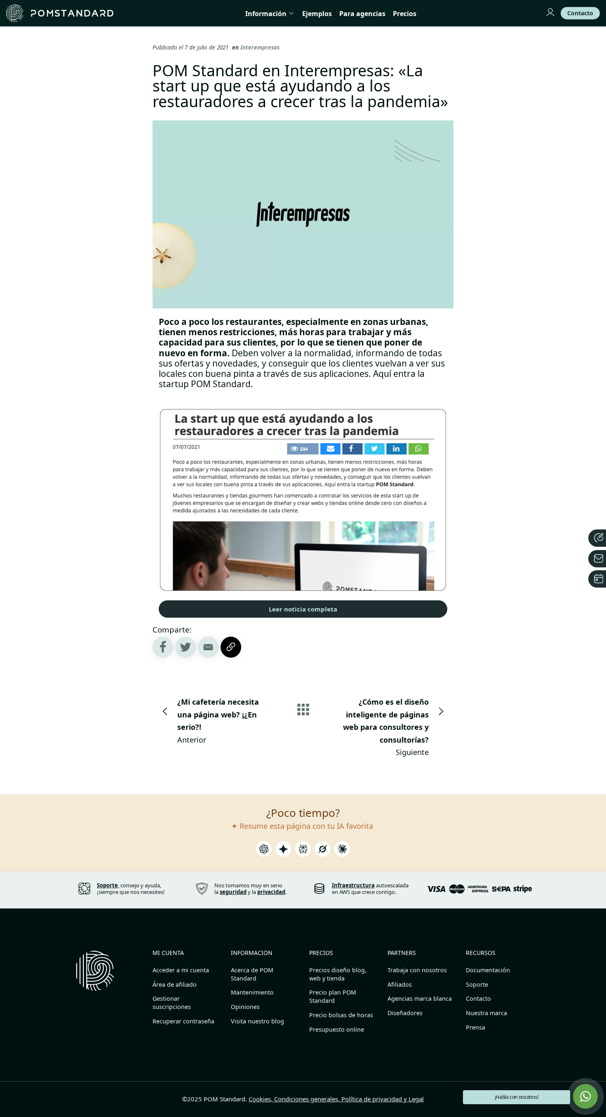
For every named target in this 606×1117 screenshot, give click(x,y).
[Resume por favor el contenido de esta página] (264, 851)
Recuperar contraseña (183, 1021)
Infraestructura (353, 885)
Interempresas (260, 47)
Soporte (477, 984)
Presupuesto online (336, 1029)
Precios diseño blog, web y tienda (337, 974)
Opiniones (245, 1007)
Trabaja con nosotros (417, 970)
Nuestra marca (486, 1013)
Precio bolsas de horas (341, 1015)
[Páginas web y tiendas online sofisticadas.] (59, 13)
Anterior (218, 721)
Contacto (478, 998)
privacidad (271, 892)
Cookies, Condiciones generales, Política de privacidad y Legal (336, 1099)
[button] (585, 1096)
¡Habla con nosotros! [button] (517, 1097)
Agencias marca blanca (420, 998)
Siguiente (386, 727)
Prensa (475, 1027)
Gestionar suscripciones (172, 1003)
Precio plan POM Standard (332, 996)
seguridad (233, 892)
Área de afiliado (175, 984)
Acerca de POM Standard (252, 974)
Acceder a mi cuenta (181, 970)
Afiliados (400, 984)
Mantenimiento (252, 992)
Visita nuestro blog (257, 1021)
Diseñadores (405, 1013)
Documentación (488, 970)
